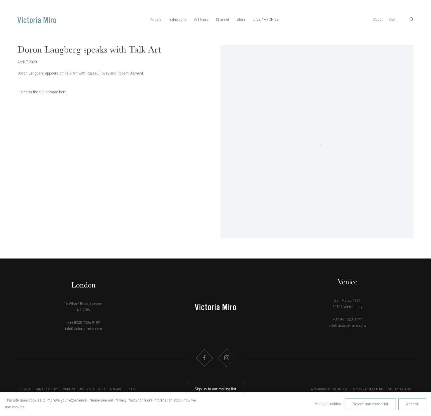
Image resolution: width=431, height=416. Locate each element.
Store (241, 20)
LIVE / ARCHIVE (266, 20)
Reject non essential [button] (370, 404)
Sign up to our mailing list (215, 389)
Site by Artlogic (401, 389)
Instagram (227, 358)
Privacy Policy (46, 389)
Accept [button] (412, 404)
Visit (392, 20)
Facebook (204, 358)
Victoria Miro (36, 20)
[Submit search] (412, 20)
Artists (156, 20)
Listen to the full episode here (42, 92)
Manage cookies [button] (122, 389)
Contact (23, 389)
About (378, 20)
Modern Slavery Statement (84, 389)
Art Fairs (201, 20)
